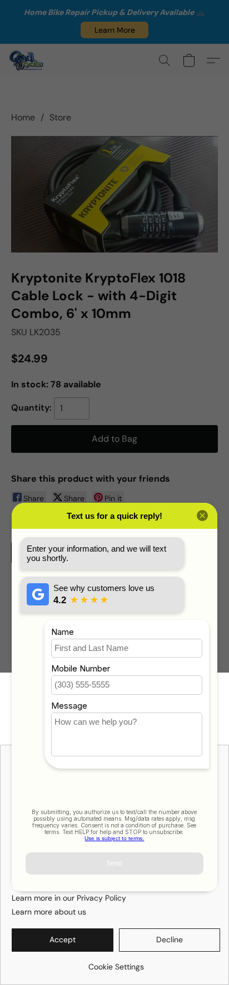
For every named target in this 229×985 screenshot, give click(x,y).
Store (60, 117)
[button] (114, 30)
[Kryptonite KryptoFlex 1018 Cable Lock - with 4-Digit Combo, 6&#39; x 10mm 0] (114, 194)
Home (23, 117)
